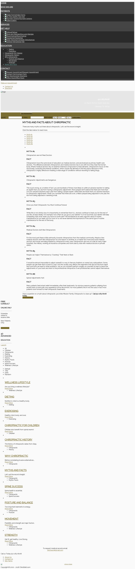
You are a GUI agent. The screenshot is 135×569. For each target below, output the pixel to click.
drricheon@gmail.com (55, 550)
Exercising (12, 51)
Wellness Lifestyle (17, 382)
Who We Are (7, 7)
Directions (8, 88)
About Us (8, 557)
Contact (5, 68)
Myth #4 (29, 140)
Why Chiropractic (11, 57)
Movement (13, 61)
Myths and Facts (11, 64)
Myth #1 (29, 134)
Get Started (5, 328)
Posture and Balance (16, 59)
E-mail (25, 117)
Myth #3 (29, 138)
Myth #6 (29, 144)
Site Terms (8, 561)
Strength (12, 62)
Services (5, 24)
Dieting (11, 49)
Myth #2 (29, 136)
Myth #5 (29, 142)
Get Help (5, 28)
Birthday (48, 117)
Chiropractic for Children (13, 53)
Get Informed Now (26, 113)
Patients (5, 11)
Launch (3, 345)
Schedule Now (28, 297)
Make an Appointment (9, 83)
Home (3, 3)
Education (6, 46)
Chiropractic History (12, 55)
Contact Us (9, 86)
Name (3, 117)
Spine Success (14, 486)
